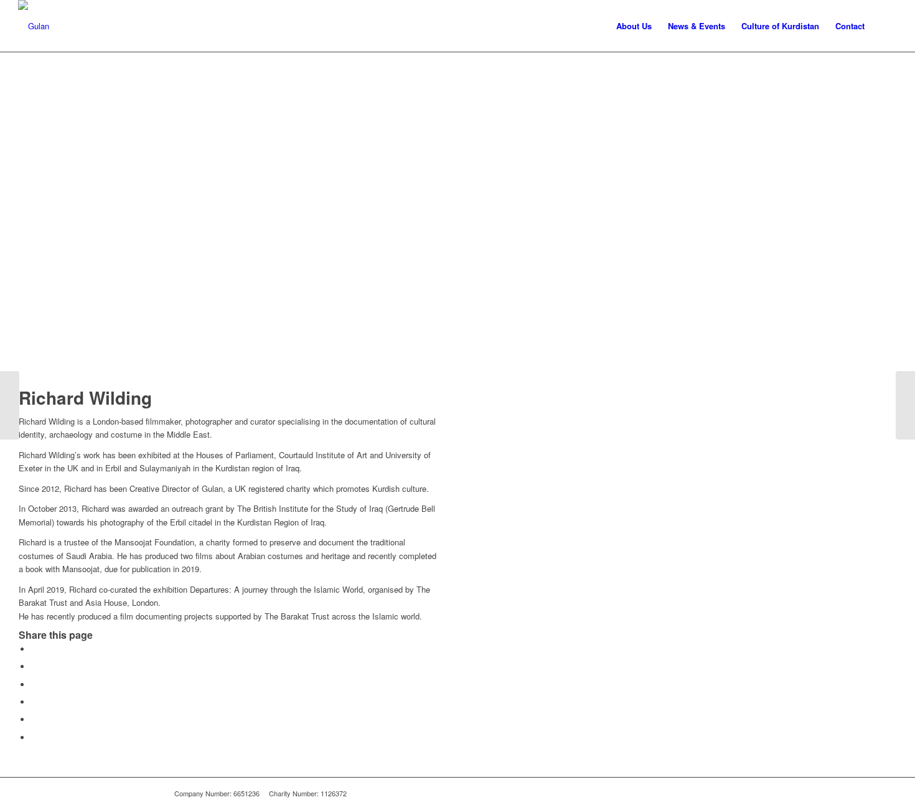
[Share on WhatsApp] (34, 684)
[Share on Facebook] (34, 649)
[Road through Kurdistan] (9, 405)
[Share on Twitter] (34, 666)
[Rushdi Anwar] (905, 405)
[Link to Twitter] (731, 793)
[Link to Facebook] (712, 793)
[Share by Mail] (34, 737)
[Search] (885, 26)
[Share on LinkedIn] (34, 719)
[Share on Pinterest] (34, 702)
